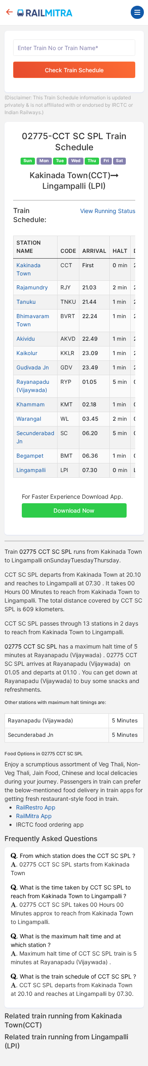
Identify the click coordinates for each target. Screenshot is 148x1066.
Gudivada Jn (32, 367)
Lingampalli (31, 470)
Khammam (30, 404)
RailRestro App (36, 807)
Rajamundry (32, 287)
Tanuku (26, 301)
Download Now (74, 510)
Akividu (25, 338)
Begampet (30, 455)
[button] (74, 506)
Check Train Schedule (74, 69)
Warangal (28, 418)
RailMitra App (34, 815)
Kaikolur (26, 353)
